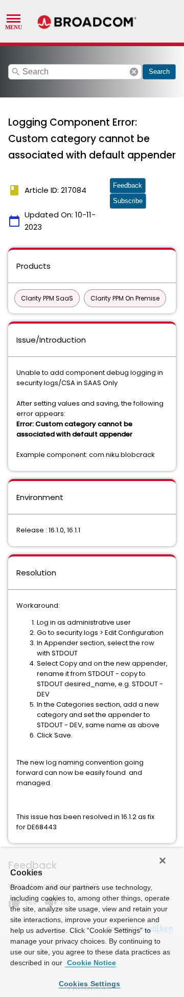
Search (159, 71)
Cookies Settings (90, 984)
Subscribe (128, 201)
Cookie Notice (90, 963)
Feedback (127, 185)
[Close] (162, 861)
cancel (134, 72)
